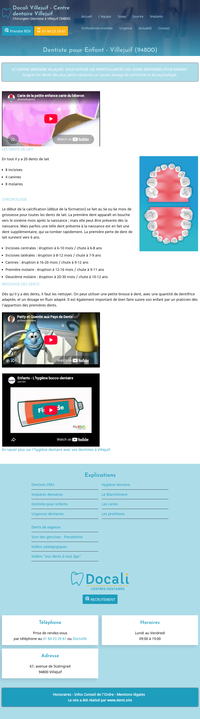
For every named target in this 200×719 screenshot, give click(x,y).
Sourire (137, 16)
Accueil (86, 16)
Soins (122, 16)
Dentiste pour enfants (49, 504)
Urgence (125, 28)
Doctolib (80, 638)
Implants (156, 16)
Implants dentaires (47, 494)
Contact (164, 28)
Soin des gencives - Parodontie (56, 536)
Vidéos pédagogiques (49, 546)
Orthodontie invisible (97, 28)
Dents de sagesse (46, 527)
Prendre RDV (17, 30)
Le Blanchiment (115, 494)
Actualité (145, 28)
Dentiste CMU (42, 484)
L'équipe (104, 16)
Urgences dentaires (47, 513)
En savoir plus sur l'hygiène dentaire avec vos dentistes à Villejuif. (56, 449)
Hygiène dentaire (116, 484)
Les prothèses (113, 513)
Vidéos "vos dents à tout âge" (56, 556)
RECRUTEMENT (100, 599)
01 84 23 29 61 (51, 30)
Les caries (110, 504)
